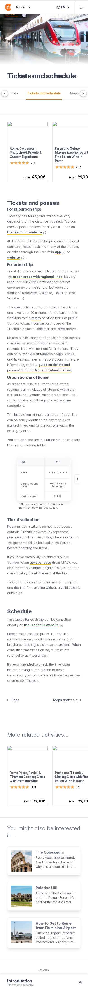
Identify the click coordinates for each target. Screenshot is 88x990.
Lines (14, 93)
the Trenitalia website (24, 232)
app (58, 252)
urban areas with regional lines (37, 277)
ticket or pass (40, 562)
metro (36, 318)
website (13, 257)
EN (66, 8)
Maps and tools (65, 700)
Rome (24, 7)
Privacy (44, 969)
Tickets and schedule (44, 93)
